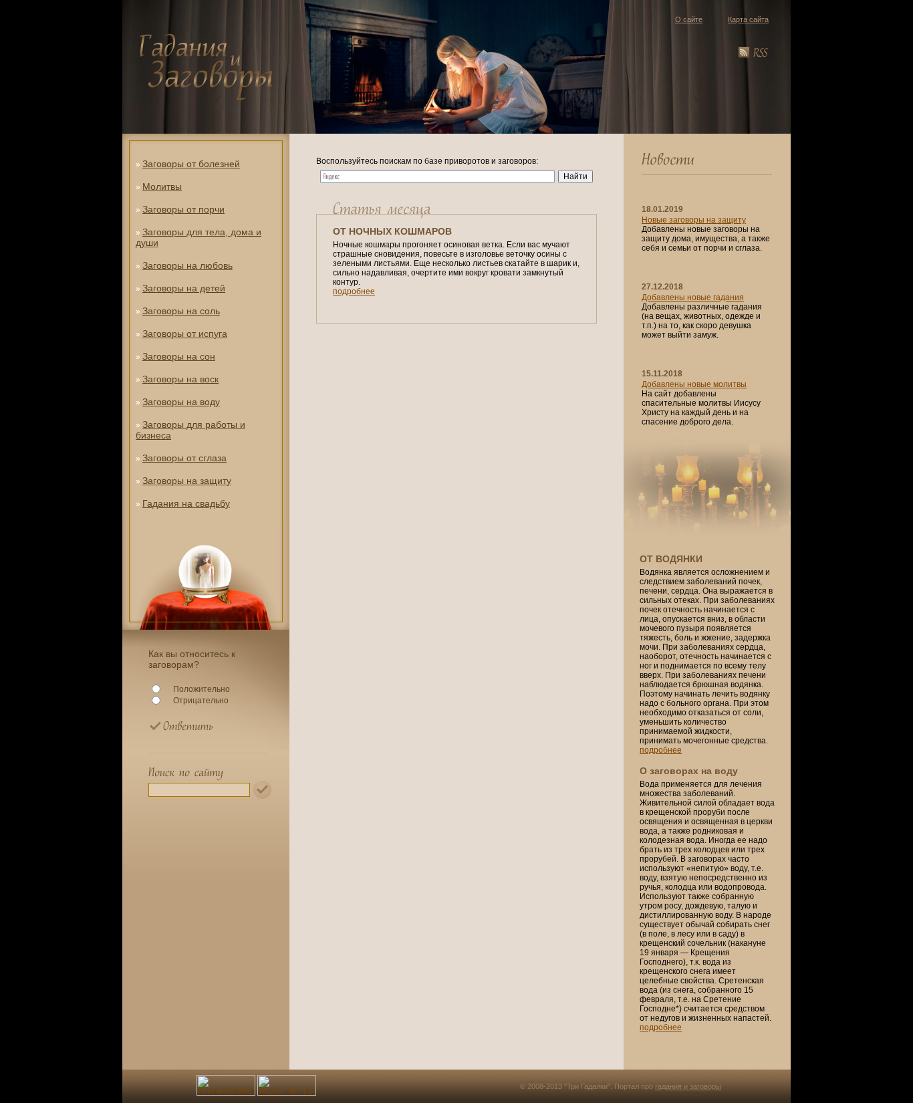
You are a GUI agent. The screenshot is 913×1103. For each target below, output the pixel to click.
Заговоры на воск (180, 379)
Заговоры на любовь (187, 265)
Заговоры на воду (181, 401)
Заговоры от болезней (191, 163)
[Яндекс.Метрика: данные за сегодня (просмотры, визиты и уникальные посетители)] (286, 1085)
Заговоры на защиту (186, 480)
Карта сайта (748, 19)
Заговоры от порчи (183, 209)
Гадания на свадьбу (186, 503)
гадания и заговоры (688, 1086)
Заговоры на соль (181, 310)
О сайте (688, 19)
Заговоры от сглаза (184, 458)
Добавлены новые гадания (693, 297)
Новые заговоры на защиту (694, 220)
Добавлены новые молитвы (694, 384)
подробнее (354, 291)
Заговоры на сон (178, 356)
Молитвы (162, 186)
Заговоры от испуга (184, 333)
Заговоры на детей (183, 288)
